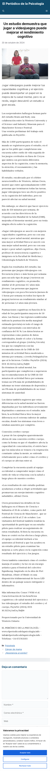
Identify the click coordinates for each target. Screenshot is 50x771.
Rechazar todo (25, 766)
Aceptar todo (25, 753)
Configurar (25, 759)
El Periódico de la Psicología (23, 3)
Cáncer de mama (13, 649)
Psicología (10, 645)
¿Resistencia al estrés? (16, 653)
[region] (25, 749)
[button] (3, 11)
